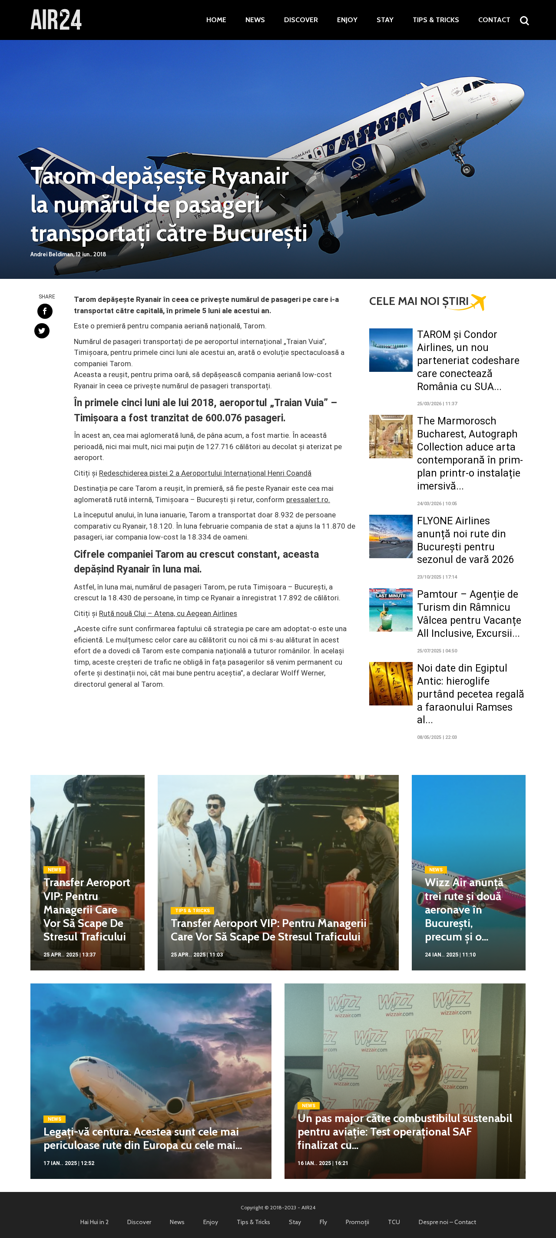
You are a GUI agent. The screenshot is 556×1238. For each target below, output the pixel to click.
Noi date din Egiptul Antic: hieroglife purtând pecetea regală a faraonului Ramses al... (470, 694)
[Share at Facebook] (45, 311)
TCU (394, 1222)
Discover (301, 20)
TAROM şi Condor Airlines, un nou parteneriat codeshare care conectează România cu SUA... (468, 361)
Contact (494, 20)
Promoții (357, 1222)
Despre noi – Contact (447, 1222)
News (255, 20)
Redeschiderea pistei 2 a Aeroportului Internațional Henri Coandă (205, 473)
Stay (385, 20)
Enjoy (347, 20)
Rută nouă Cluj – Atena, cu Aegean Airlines (168, 613)
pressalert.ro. (308, 499)
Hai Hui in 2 (94, 1222)
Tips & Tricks (436, 20)
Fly (323, 1222)
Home (216, 20)
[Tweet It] (42, 330)
